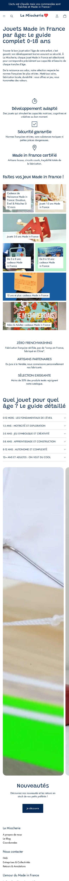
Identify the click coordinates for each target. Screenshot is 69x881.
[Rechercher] (12, 16)
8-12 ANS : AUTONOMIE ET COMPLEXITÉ (25, 449)
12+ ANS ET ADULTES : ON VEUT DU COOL (27, 457)
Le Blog (7, 838)
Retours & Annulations (14, 866)
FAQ (5, 858)
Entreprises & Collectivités (16, 862)
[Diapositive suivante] (63, 644)
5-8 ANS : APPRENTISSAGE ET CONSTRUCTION (29, 441)
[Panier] (65, 16)
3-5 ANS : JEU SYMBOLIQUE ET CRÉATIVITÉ (26, 433)
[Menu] (4, 16)
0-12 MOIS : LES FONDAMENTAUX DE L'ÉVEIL (27, 418)
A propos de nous (12, 834)
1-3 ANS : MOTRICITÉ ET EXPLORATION (24, 425)
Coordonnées (10, 842)
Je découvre (33, 808)
